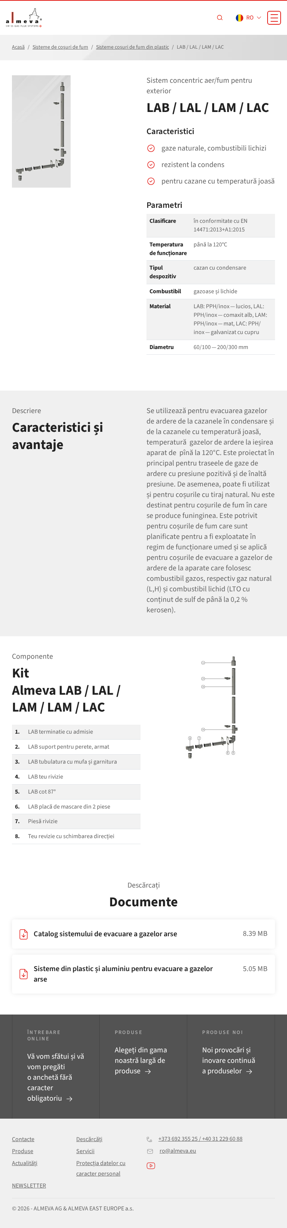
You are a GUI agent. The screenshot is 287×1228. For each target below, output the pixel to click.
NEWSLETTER (29, 1186)
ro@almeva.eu (178, 1151)
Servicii (85, 1151)
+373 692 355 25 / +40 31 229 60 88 (200, 1139)
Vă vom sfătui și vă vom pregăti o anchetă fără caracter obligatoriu (55, 1077)
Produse (22, 1151)
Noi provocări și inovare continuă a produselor (228, 1060)
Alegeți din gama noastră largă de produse (141, 1060)
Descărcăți (89, 1139)
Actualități (24, 1163)
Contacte (23, 1139)
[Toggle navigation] (274, 18)
